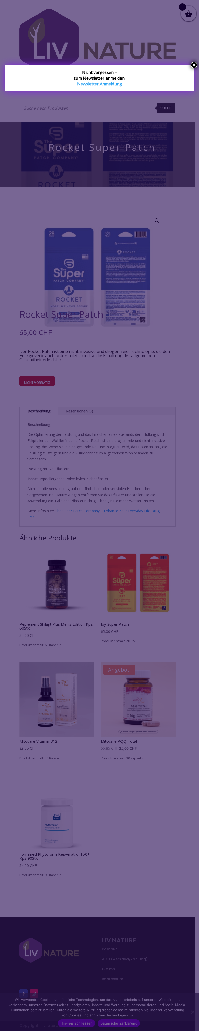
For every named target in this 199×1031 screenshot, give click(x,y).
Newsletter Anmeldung (99, 84)
